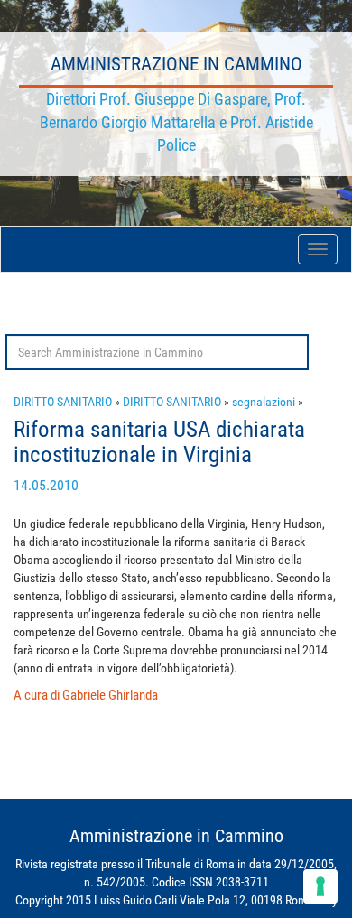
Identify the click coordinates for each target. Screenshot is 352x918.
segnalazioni (263, 401)
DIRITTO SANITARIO (63, 401)
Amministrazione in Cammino (176, 64)
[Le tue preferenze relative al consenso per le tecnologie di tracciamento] (320, 886)
